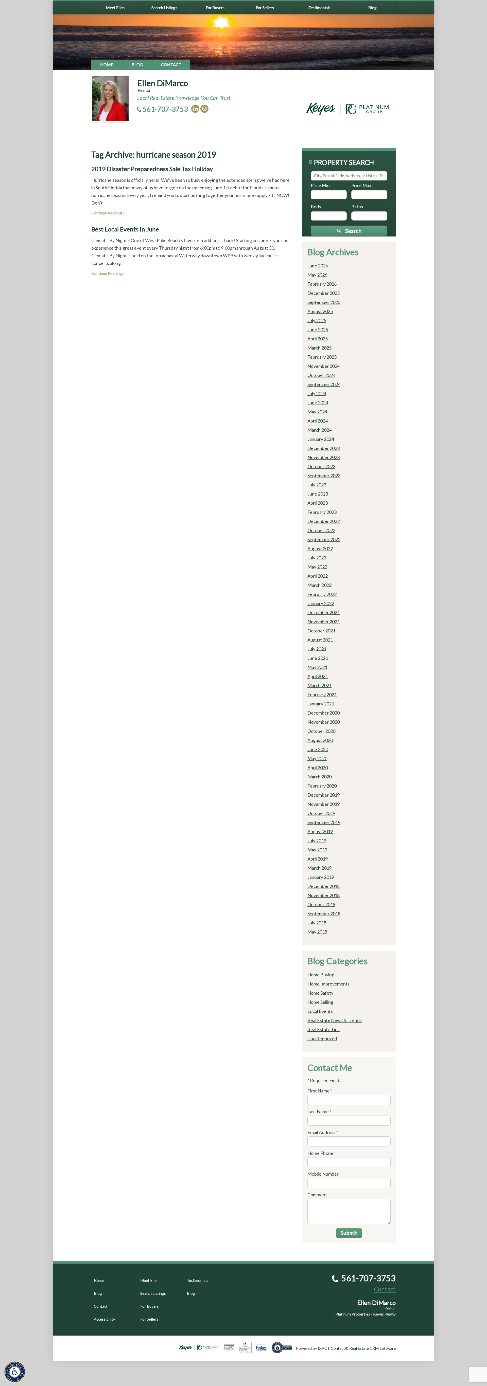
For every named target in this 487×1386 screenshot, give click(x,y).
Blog (372, 7)
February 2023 (322, 512)
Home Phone (320, 1153)
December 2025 (323, 293)
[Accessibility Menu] (15, 1371)
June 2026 (317, 265)
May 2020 (317, 758)
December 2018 (323, 886)
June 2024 (317, 402)
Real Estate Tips (323, 1029)
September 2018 (323, 913)
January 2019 (320, 877)
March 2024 (319, 430)
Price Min (320, 185)
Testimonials (319, 7)
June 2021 (317, 658)
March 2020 (319, 776)
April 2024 (317, 421)
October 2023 (321, 466)
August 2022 (320, 548)
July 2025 (316, 320)
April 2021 (317, 676)
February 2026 (322, 284)
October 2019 (321, 813)
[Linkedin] (195, 109)
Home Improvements (328, 984)
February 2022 (322, 594)
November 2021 (323, 621)
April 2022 (317, 576)
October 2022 (321, 530)
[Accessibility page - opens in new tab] (283, 1350)
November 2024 (323, 366)
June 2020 (317, 749)
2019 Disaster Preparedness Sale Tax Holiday (152, 168)
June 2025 (317, 329)
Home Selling (320, 1002)
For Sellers (265, 7)
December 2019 (323, 795)
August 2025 (320, 311)
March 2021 (319, 685)
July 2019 (316, 840)
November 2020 (323, 722)
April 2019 (317, 859)
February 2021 (322, 694)
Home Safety (320, 993)
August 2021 (320, 640)
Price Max (361, 185)
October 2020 (321, 731)
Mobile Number (323, 1174)
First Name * (319, 1090)
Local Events (320, 1011)
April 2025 (317, 338)
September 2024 (323, 384)
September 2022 (323, 539)
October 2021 (321, 630)
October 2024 (321, 375)
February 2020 (322, 786)
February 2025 (322, 357)
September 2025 (323, 302)
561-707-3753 (165, 109)
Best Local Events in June (125, 229)
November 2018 (323, 895)
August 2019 (320, 831)
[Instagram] (204, 109)
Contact (171, 64)
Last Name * (319, 1111)
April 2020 (317, 767)
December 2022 (323, 521)
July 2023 (316, 484)
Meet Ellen (115, 7)
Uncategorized (322, 1038)
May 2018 (317, 932)
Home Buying (320, 974)
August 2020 (320, 740)
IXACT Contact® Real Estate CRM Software (357, 1348)
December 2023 (323, 448)
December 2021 (323, 612)
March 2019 (319, 868)
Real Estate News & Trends (334, 1020)
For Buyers (215, 7)
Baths (357, 206)
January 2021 (320, 703)
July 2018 (316, 922)
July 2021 (316, 649)
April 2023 (317, 503)
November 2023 (323, 457)
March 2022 (319, 585)
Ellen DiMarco (162, 83)
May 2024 (317, 411)
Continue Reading (106, 212)
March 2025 (319, 348)
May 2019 (317, 849)
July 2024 (316, 393)
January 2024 (320, 439)
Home (106, 64)
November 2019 (323, 804)
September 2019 (323, 822)
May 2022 (317, 567)
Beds (316, 206)
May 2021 (317, 667)
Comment (317, 1194)
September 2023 (323, 475)
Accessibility (104, 1319)
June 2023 (317, 494)
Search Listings (164, 7)
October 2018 (321, 904)
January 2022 (320, 603)
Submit (349, 1233)
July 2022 (316, 557)
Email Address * (322, 1132)
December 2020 (323, 713)
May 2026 (317, 275)
